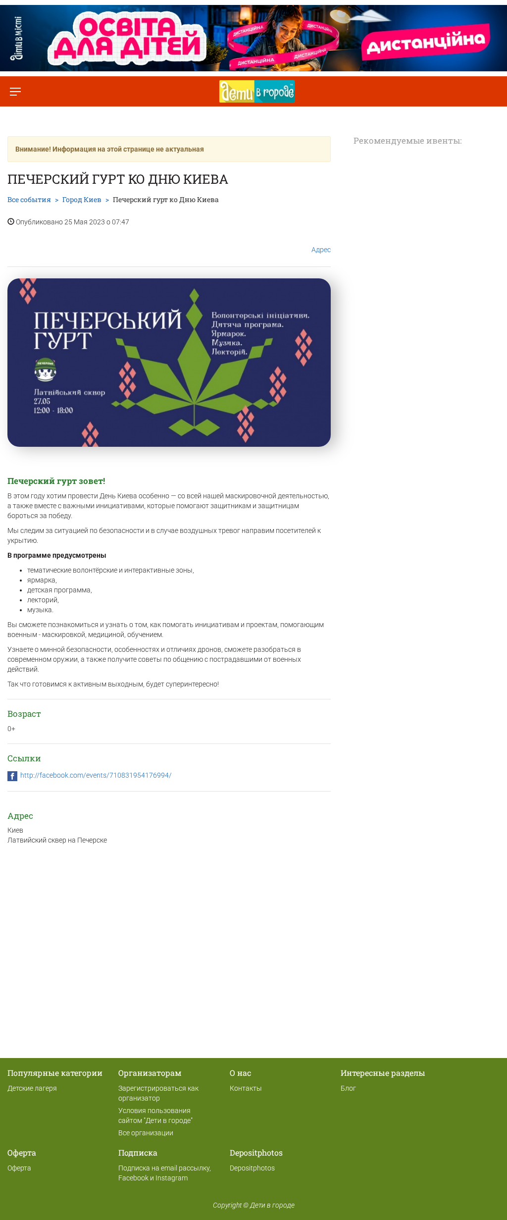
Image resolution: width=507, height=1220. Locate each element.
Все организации (145, 1133)
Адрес (321, 250)
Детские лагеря (32, 1088)
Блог (348, 1088)
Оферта (19, 1168)
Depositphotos (252, 1168)
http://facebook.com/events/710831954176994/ (96, 775)
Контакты (246, 1088)
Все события (29, 199)
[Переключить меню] (15, 91)
